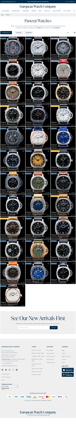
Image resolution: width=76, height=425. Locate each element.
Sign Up (54, 327)
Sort (68, 32)
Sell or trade (50, 359)
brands (34, 10)
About (63, 353)
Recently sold (50, 356)
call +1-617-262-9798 (70, 1)
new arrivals (16, 10)
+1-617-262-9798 (6, 363)
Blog (63, 350)
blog (40, 10)
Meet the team (66, 356)
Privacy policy (5, 374)
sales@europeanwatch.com (8, 1)
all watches (5, 10)
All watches (50, 350)
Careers (64, 359)
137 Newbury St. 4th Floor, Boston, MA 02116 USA (9, 355)
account (68, 10)
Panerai (8, 14)
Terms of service (6, 377)
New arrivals (50, 353)
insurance (26, 10)
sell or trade (57, 10)
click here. (57, 27)
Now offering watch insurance (38, 1)
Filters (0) (5, 32)
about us (47, 10)
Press (63, 362)
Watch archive (51, 362)
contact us (39, 27)
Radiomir (28, 32)
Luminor (18, 32)
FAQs (3, 380)
